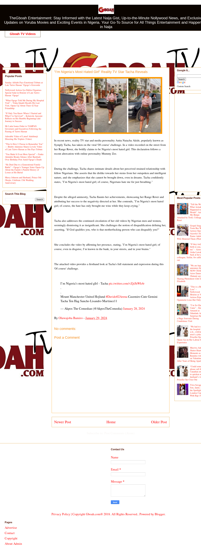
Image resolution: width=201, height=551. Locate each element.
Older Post (159, 421)
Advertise (11, 527)
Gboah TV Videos (23, 34)
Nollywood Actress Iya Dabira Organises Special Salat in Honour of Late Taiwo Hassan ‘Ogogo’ (23, 93)
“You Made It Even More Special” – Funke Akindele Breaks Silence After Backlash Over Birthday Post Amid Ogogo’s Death (24, 157)
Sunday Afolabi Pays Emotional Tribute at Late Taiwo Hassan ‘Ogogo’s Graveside (24, 84)
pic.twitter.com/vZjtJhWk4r (126, 283)
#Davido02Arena (116, 296)
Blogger (160, 514)
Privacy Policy (61, 514)
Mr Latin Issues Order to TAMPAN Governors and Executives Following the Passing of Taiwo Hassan (23, 129)
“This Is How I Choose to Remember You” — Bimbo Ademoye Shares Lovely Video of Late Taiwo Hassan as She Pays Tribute (24, 146)
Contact (10, 533)
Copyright (11, 538)
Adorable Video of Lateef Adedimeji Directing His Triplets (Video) (21, 137)
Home (111, 421)
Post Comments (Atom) (119, 433)
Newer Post (62, 421)
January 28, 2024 (134, 308)
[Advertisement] (108, 49)
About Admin (13, 543)
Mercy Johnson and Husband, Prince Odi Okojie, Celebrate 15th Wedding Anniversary (23, 180)
